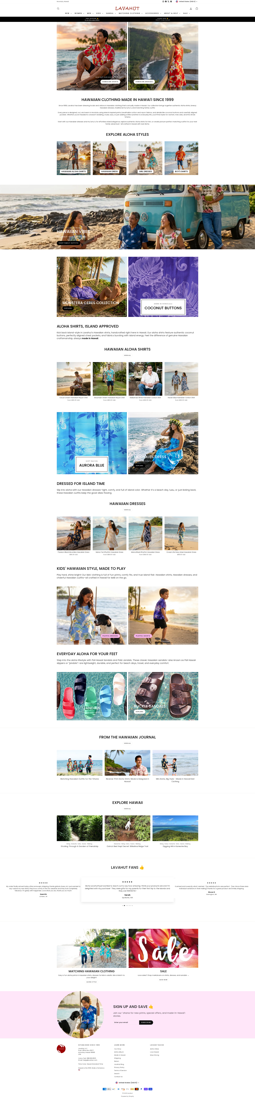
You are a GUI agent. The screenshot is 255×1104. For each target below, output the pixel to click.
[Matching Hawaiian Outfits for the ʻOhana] (79, 763)
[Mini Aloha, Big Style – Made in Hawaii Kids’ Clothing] (175, 763)
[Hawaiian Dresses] (163, 56)
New (67, 13)
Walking (89, 844)
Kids (99, 13)
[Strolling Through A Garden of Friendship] (79, 828)
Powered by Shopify (127, 1096)
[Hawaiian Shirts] (92, 56)
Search (116, 1074)
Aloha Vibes (154, 1049)
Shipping (117, 1058)
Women (79, 13)
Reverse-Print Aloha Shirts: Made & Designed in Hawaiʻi (127, 780)
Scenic (84, 844)
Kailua (166, 844)
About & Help (171, 13)
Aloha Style (92, 982)
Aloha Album (119, 1052)
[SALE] (163, 948)
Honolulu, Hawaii (63, 1)
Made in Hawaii (120, 1055)
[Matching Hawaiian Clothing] (91, 948)
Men (89, 13)
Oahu (79, 844)
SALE (185, 13)
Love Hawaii (154, 1052)
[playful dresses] (92, 615)
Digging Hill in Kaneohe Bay (175, 846)
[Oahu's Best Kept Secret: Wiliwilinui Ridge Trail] (127, 828)
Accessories (152, 13)
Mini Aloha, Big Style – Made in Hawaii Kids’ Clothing (175, 780)
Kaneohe (74, 844)
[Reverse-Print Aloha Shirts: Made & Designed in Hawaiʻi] (127, 763)
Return (116, 1061)
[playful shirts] (163, 615)
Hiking (68, 844)
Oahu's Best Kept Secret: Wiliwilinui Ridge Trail (127, 846)
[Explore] (92, 287)
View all (127, 355)
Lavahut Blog (119, 1064)
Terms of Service (120, 1070)
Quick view (74, 394)
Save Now (163, 980)
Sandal (110, 13)
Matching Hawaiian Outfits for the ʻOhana (79, 779)
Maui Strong (154, 1055)
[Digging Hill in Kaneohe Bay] (175, 828)
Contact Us (118, 1077)
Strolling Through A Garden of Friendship (79, 846)
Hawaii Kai (117, 844)
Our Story (117, 1049)
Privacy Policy (119, 1067)
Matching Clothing (130, 13)
